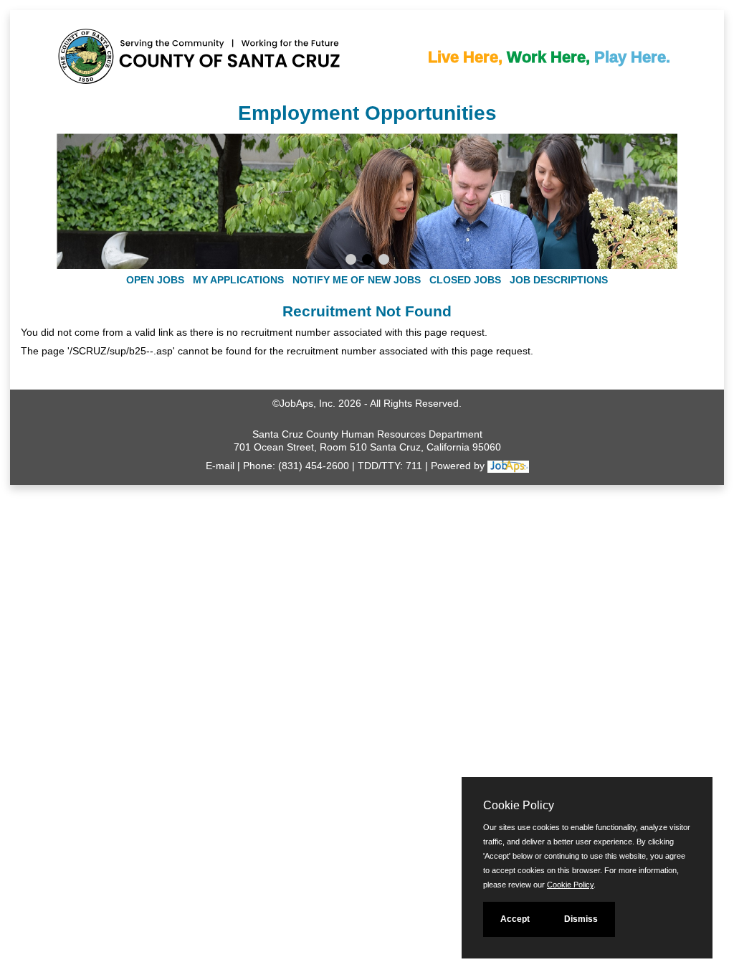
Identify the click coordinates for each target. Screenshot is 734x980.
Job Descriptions (559, 280)
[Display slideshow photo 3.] (384, 261)
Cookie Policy (570, 884)
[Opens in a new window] (508, 465)
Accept (515, 919)
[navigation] (367, 280)
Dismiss (581, 919)
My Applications (238, 280)
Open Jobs (155, 280)
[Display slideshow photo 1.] (351, 261)
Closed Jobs (465, 280)
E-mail (220, 465)
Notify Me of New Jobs (356, 280)
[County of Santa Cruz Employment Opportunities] (100, 49)
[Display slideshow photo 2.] (367, 261)
